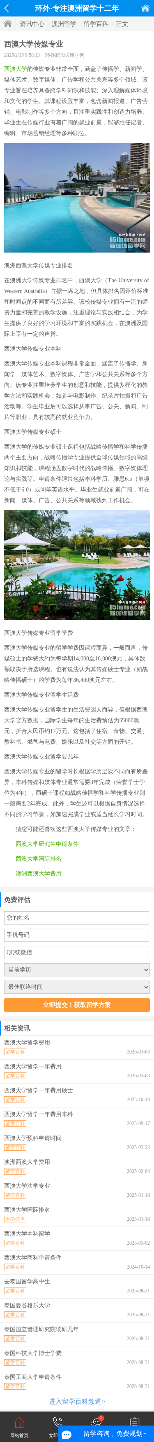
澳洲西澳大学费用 (39, 874)
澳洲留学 (64, 24)
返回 (6, 8)
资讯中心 (32, 24)
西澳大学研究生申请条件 (47, 844)
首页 (145, 8)
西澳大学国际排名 (39, 859)
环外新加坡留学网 (65, 55)
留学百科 (96, 24)
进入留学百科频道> (77, 1401)
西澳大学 (15, 69)
